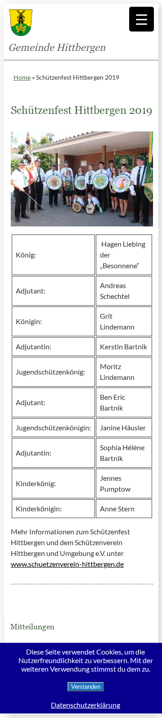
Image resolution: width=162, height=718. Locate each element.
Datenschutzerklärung (85, 704)
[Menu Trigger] (141, 19)
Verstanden (85, 686)
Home (22, 77)
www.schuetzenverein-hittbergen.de (67, 564)
